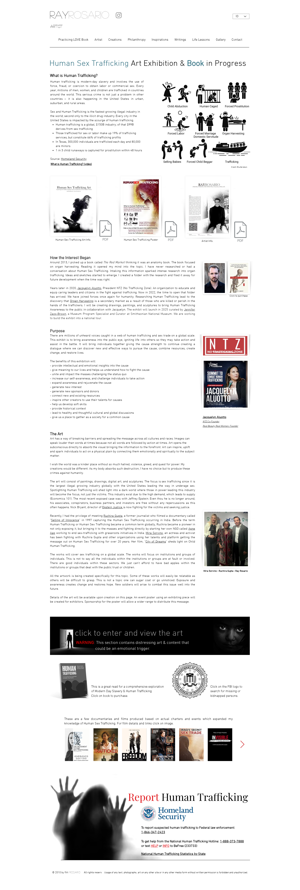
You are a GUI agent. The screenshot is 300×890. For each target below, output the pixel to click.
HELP (154, 846)
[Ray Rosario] (171, 231)
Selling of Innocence (65, 520)
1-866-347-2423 (153, 832)
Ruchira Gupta (112, 516)
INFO (166, 846)
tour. (99, 318)
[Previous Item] (56, 745)
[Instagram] (119, 15)
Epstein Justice (112, 507)
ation (89, 318)
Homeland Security (74, 159)
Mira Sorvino (154, 533)
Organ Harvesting (81, 301)
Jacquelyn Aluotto (89, 288)
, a (124, 516)
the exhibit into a (72, 318)
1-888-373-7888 (232, 842)
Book (195, 64)
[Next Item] (242, 745)
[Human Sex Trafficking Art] (105, 231)
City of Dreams (156, 542)
